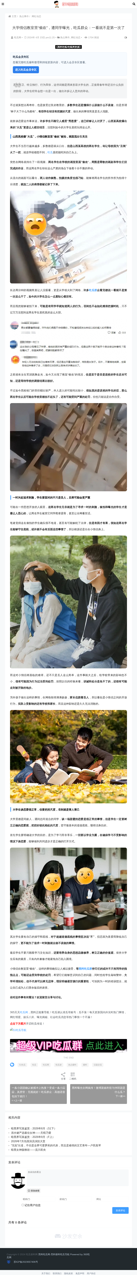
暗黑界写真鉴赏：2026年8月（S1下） (34, 1128)
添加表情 (34, 1190)
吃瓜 (50, 152)
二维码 (72, 1078)
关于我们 (45, 1273)
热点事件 (24, 16)
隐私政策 (68, 1273)
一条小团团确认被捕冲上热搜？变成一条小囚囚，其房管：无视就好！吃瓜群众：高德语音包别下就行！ (38, 1092)
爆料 (85, 1065)
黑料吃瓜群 (85, 968)
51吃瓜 (22, 1065)
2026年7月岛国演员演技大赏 (28, 1141)
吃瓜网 (18, 37)
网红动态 (36, 16)
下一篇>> (120, 1096)
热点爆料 (72, 1065)
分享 (63, 1078)
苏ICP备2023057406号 (25, 1262)
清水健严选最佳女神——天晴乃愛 (31, 1132)
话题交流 (98, 1065)
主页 (13, 16)
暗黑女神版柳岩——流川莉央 (28, 1149)
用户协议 (91, 1273)
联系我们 (57, 1273)
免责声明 (80, 1273)
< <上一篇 (17, 1100)
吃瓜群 (93, 290)
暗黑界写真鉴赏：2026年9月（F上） (33, 1137)
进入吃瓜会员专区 (26, 69)
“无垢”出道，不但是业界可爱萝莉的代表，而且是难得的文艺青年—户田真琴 (56, 1145)
